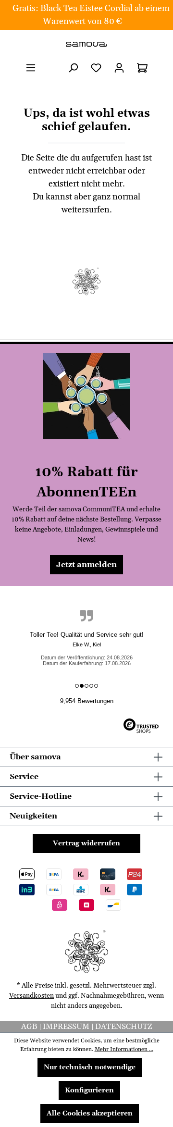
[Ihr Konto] (119, 68)
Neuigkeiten (33, 816)
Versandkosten (31, 995)
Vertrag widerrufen (86, 843)
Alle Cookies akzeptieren (90, 1113)
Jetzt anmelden (86, 565)
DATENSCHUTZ (123, 1026)
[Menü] (30, 68)
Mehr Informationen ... (124, 1049)
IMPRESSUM (67, 1026)
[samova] (86, 44)
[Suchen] (73, 68)
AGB (30, 1026)
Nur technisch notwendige (90, 1067)
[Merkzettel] (96, 68)
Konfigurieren (89, 1090)
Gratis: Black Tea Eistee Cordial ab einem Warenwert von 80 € (91, 15)
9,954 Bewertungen (86, 701)
